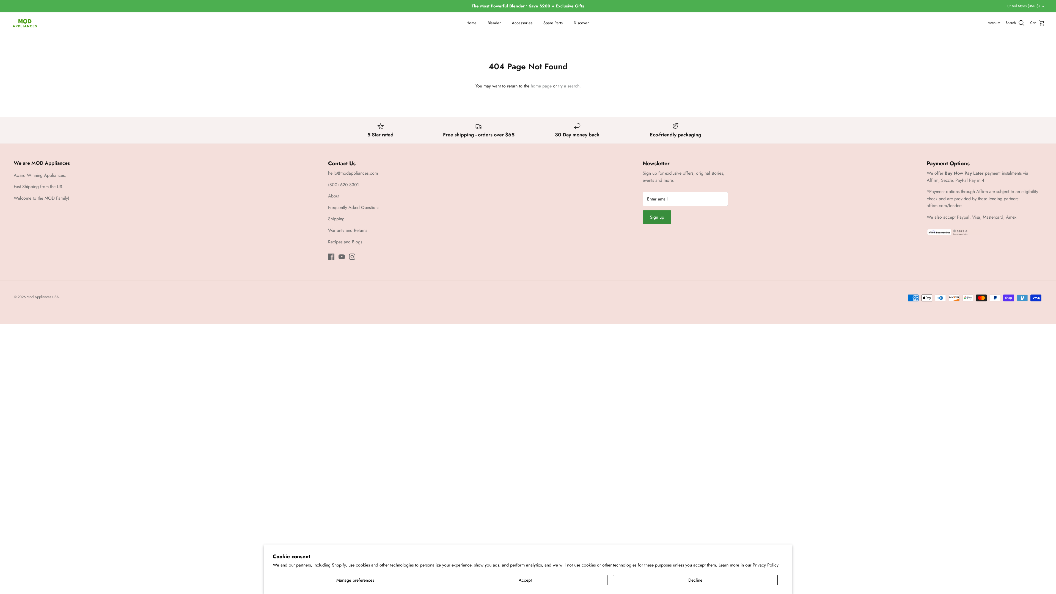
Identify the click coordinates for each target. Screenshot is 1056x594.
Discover (581, 23)
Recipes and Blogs (345, 242)
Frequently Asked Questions (353, 207)
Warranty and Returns (347, 230)
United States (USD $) (1023, 6)
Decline (695, 580)
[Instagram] (352, 257)
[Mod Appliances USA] (24, 23)
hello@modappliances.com (353, 173)
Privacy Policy (766, 565)
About (333, 196)
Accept (525, 580)
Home (471, 23)
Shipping (336, 219)
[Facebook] (331, 257)
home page (541, 86)
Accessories (522, 23)
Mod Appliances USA (43, 296)
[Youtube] (342, 257)
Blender (494, 23)
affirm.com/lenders (944, 205)
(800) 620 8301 (343, 185)
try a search (568, 86)
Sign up (657, 217)
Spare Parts (553, 23)
